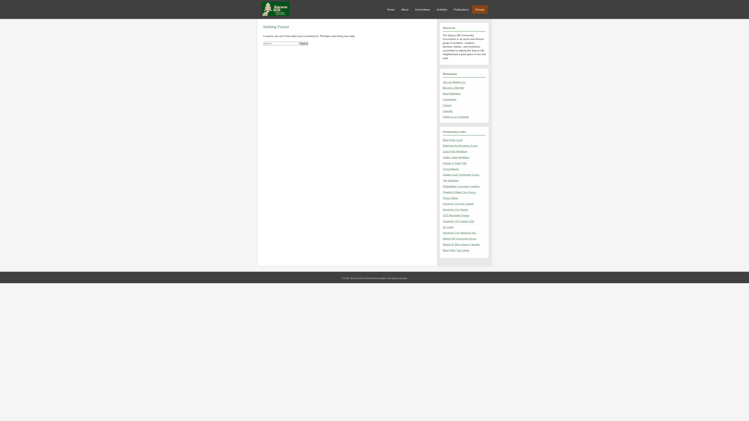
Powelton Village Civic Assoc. (460, 192)
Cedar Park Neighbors (455, 151)
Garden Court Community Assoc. (461, 174)
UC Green (448, 227)
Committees (422, 9)
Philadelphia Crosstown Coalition (461, 186)
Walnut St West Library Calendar (461, 244)
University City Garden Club (458, 221)
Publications (461, 9)
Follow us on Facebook (456, 116)
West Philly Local (452, 140)
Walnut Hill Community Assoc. (460, 238)
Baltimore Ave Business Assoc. (460, 145)
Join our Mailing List (454, 82)
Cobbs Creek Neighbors (456, 157)
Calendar (448, 111)
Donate (479, 9)
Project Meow (450, 198)
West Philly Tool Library (456, 250)
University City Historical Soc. (460, 232)
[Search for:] (281, 43)
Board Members (452, 93)
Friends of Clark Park (455, 163)
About (404, 9)
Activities (442, 9)
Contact (447, 105)
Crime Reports (451, 169)
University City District (455, 209)
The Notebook (451, 180)
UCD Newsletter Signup (456, 215)
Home (391, 9)
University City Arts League (458, 203)
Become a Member (453, 87)
